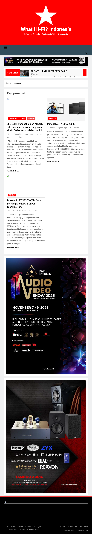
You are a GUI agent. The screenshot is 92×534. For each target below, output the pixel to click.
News (23, 118)
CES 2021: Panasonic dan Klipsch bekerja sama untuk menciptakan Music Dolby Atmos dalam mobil (25, 127)
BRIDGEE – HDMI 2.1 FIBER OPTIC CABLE (49, 71)
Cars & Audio (14, 118)
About (62, 526)
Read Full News (13, 171)
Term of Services (74, 526)
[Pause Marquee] (84, 72)
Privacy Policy (68, 530)
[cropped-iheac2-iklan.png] (46, 61)
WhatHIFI (31, 118)
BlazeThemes (34, 529)
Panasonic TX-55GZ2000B (61, 123)
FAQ (86, 526)
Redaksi (52, 128)
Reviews (52, 118)
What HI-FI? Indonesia (46, 29)
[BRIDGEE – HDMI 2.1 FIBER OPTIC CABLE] (24, 74)
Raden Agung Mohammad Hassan (21, 134)
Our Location (82, 530)
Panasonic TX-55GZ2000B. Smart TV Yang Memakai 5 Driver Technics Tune (25, 203)
